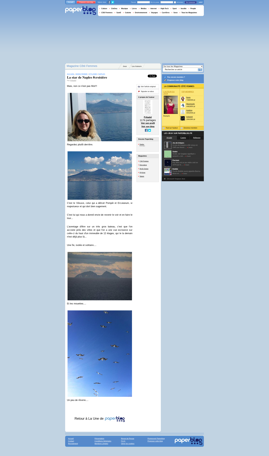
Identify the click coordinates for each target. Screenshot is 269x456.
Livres (134, 9)
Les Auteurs (137, 66)
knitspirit (189, 117)
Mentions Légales (101, 444)
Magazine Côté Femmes (82, 65)
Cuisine (128, 13)
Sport (174, 9)
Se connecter (190, 2)
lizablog (189, 110)
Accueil (70, 2)
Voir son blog (147, 126)
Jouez (190, 147)
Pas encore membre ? (176, 77)
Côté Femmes (144, 161)
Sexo (175, 13)
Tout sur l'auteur (172, 128)
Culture (104, 9)
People (193, 9)
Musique (124, 9)
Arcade (169, 138)
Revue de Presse (127, 439)
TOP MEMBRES (187, 92)
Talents (142, 176)
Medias (144, 9)
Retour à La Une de (90, 418)
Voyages (154, 13)
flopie (188, 97)
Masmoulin (190, 104)
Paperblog (80, 10)
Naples (142, 144)
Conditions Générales (103, 441)
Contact (71, 441)
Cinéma (114, 9)
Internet (153, 9)
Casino (183, 138)
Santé (118, 13)
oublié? (201, 2)
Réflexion (196, 138)
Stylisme (142, 172)
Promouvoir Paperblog (156, 439)
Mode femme (144, 168)
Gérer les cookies (127, 444)
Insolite (183, 9)
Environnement (141, 13)
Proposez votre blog (175, 80)
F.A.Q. (123, 441)
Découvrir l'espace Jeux (176, 179)
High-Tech (165, 9)
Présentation (99, 439)
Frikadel (73, 80)
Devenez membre (190, 128)
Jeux (125, 66)
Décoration (143, 165)
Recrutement (73, 444)
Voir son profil (148, 123)
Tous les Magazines (189, 13)
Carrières (166, 13)
